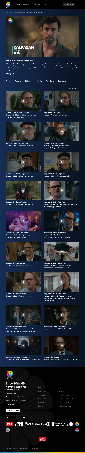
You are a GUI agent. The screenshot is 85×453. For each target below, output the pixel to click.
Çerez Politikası (64, 402)
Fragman (18, 81)
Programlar (26, 5)
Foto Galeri (50, 81)
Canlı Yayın (42, 402)
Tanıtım (8, 81)
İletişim (40, 406)
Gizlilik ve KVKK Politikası (67, 399)
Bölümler (28, 81)
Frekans (61, 392)
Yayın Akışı (47, 5)
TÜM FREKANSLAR (13, 410)
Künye (61, 388)
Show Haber (37, 5)
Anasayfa (8, 12)
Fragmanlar (22, 12)
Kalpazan (15, 12)
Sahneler (39, 81)
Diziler (18, 5)
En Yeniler (72, 88)
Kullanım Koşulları (65, 395)
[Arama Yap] (77, 4)
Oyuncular (62, 81)
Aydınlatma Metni (65, 406)
